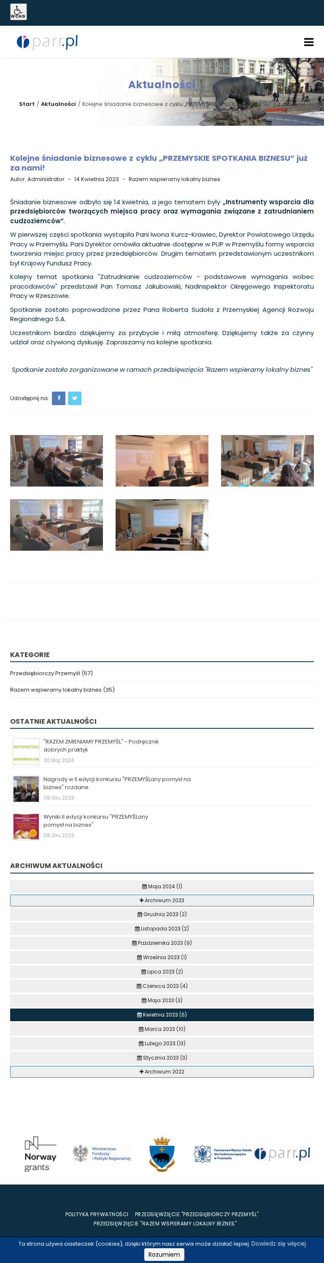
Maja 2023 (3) (164, 1000)
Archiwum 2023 (163, 900)
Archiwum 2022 (163, 1071)
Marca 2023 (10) (164, 1029)
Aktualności (58, 104)
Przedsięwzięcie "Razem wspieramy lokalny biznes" (165, 1223)
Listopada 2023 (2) (164, 928)
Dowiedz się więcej (278, 1243)
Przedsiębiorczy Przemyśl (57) (51, 673)
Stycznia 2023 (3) (164, 1057)
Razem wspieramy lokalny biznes (174, 179)
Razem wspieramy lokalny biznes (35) (62, 690)
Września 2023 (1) (164, 957)
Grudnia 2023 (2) (164, 914)
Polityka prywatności (97, 1214)
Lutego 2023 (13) (164, 1043)
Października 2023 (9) (164, 943)
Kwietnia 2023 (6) (164, 1014)
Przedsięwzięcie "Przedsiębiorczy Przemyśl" (197, 1214)
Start (27, 104)
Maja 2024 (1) (164, 886)
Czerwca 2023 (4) (164, 986)
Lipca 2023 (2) (164, 971)
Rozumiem (164, 1254)
